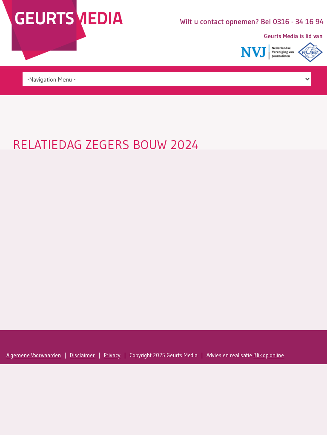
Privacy (112, 355)
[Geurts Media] (64, 58)
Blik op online (268, 355)
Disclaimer (82, 355)
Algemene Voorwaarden (33, 355)
